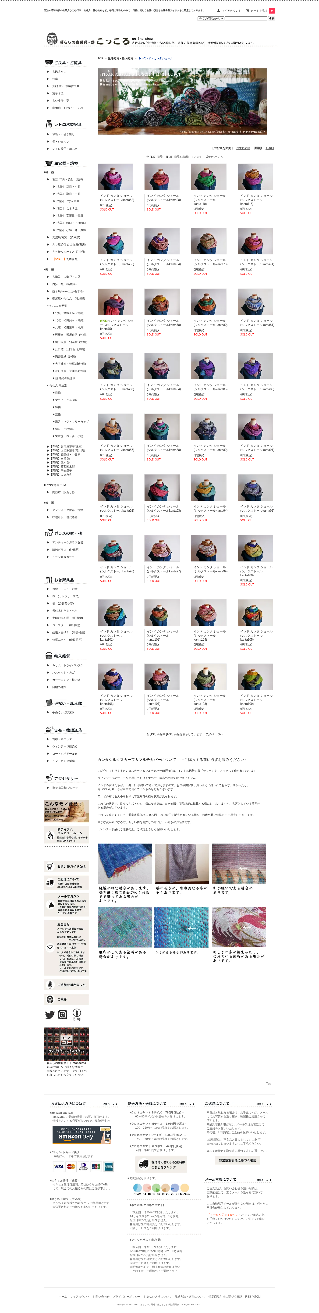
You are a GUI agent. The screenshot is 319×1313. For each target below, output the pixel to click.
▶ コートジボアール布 (61, 753)
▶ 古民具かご (55, 71)
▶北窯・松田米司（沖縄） (69, 327)
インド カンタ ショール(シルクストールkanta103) (163, 635)
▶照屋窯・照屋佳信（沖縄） (70, 334)
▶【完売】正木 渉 (58, 462)
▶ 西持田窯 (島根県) (62, 284)
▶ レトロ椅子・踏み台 (62, 148)
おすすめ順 (243, 148)
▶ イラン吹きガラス (61, 557)
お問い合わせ (101, 1296)
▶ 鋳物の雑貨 (56, 687)
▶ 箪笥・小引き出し (61, 134)
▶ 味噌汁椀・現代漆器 (62, 517)
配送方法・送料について (190, 1296)
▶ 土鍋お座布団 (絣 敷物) (65, 618)
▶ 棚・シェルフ (58, 141)
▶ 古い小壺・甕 (58, 100)
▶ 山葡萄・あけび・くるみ (63, 108)
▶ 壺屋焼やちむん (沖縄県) (66, 298)
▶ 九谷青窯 (62, 259)
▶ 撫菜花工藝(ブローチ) (61, 787)
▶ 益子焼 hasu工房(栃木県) (65, 291)
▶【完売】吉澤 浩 (60, 458)
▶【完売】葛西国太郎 (61, 466)
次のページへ (214, 156)
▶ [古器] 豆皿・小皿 (66, 186)
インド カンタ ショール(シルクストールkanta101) (116, 635)
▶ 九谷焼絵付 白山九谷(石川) (65, 244)
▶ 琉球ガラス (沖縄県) (63, 549)
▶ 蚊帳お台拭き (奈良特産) (66, 632)
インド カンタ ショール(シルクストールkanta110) (210, 200)
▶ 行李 (51, 79)
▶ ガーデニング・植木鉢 (62, 679)
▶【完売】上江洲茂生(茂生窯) (66, 450)
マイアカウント (231, 10)
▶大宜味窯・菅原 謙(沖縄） (70, 363)
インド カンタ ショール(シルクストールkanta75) (117, 325)
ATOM (257, 1296)
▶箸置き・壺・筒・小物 (67, 436)
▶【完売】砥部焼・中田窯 (63, 454)
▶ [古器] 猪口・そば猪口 (69, 223)
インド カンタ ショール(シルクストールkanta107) (163, 700)
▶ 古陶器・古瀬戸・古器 (63, 276)
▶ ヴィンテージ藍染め (61, 746)
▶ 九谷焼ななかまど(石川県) (66, 251)
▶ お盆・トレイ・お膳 (62, 589)
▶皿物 (56, 392)
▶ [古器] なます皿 (65, 208)
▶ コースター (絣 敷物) (63, 625)
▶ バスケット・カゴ (61, 672)
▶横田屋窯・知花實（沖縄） (70, 342)
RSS (248, 1296)
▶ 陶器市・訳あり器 (61, 492)
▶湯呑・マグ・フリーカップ (70, 421)
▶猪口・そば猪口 (63, 429)
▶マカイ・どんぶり (65, 400)
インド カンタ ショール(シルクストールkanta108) (210, 700)
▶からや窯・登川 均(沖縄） (70, 371)
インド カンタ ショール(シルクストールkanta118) (256, 200)
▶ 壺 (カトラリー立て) (63, 596)
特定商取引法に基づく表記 (225, 1296)
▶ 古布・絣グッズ (58, 739)
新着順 (270, 148)
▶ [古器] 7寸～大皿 (66, 201)
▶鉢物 (56, 407)
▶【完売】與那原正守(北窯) (64, 446)
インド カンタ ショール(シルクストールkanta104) (210, 635)
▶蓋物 (56, 414)
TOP (100, 58)
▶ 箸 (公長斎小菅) (60, 603)
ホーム (63, 1296)
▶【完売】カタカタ (59, 474)
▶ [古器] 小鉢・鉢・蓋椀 (69, 230)
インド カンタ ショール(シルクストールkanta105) (256, 635)
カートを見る (262, 10)
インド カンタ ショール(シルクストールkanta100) (256, 571)
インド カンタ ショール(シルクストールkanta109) (256, 700)
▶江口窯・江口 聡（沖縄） (69, 349)
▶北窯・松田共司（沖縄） (69, 320)
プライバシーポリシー (127, 1296)
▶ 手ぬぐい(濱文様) (60, 712)
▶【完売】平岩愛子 (59, 470)
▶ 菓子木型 (54, 93)
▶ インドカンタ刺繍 (59, 761)
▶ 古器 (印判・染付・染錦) (65, 179)
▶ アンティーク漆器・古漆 (65, 510)
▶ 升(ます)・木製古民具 (61, 86)
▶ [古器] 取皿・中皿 (66, 194)
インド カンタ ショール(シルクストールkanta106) (116, 700)
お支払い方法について (158, 1296)
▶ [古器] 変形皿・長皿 (68, 215)
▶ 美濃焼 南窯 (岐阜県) (63, 237)
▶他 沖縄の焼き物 (63, 378)
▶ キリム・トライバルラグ (65, 665)
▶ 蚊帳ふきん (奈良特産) (64, 639)
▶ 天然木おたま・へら (62, 610)
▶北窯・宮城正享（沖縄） (69, 313)
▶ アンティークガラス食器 (65, 542)
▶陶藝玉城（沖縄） (65, 356)
